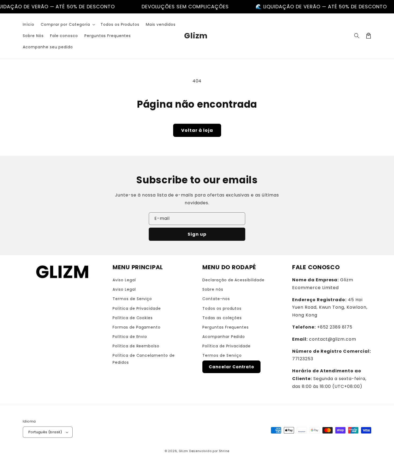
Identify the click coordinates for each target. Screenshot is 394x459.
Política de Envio (130, 336)
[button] (67, 24)
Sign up (197, 234)
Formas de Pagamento (137, 327)
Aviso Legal (124, 280)
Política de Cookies (133, 317)
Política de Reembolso (136, 346)
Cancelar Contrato (231, 367)
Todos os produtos (221, 308)
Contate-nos (216, 298)
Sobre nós (212, 289)
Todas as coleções (222, 317)
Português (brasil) (45, 432)
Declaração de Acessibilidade (233, 280)
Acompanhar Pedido (223, 336)
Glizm (183, 451)
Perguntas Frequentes (225, 327)
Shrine (224, 451)
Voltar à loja (197, 130)
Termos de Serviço (132, 298)
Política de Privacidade (137, 308)
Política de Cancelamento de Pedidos (144, 359)
